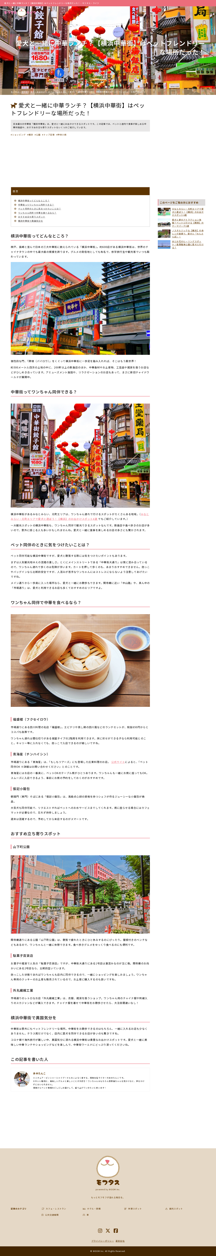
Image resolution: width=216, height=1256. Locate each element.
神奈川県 (62, 134)
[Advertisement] (80, 161)
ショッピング (19, 134)
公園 (38, 134)
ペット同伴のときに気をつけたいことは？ (39, 208)
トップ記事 (49, 134)
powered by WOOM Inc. (108, 1189)
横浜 (31, 134)
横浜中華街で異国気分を (30, 220)
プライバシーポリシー (102, 1240)
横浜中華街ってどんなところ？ (34, 200)
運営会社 (120, 1240)
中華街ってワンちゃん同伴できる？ (36, 204)
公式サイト (118, 762)
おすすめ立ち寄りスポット (31, 216)
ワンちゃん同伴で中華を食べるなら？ (37, 212)
